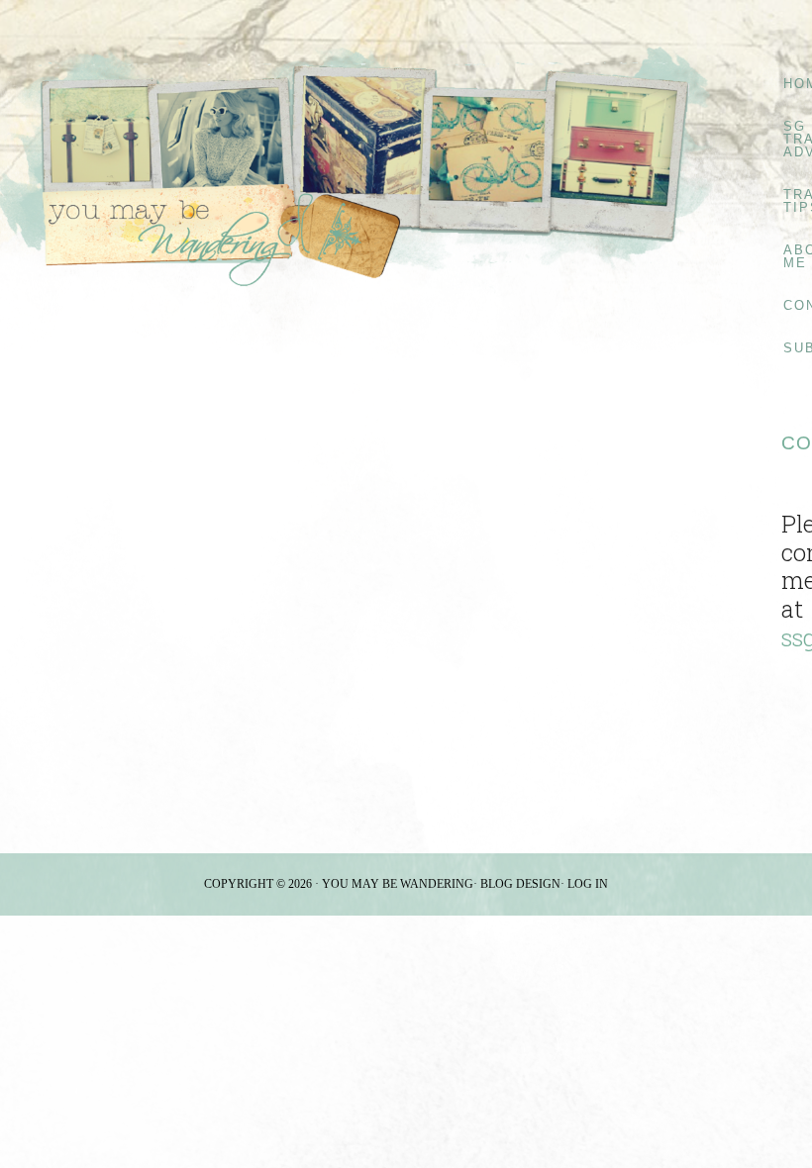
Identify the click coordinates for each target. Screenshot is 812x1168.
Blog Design (520, 884)
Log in (587, 884)
